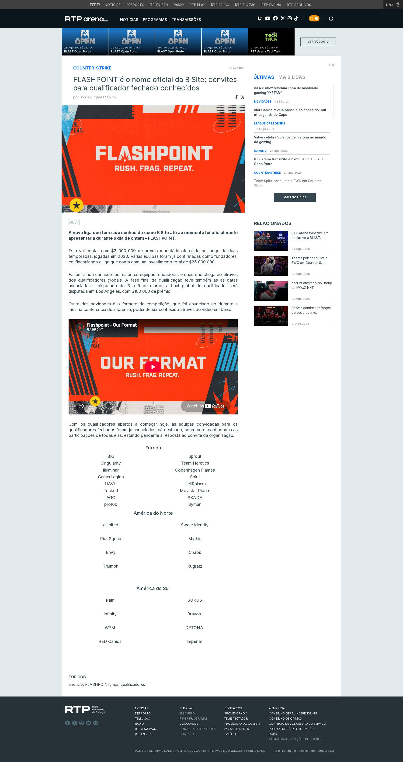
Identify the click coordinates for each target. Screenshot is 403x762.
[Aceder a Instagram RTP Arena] (289, 18)
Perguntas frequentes (198, 729)
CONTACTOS (233, 708)
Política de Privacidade (153, 750)
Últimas (264, 77)
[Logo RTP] (85, 710)
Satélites (231, 734)
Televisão (159, 5)
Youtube (88, 723)
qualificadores (133, 684)
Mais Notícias (294, 197)
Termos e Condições (226, 750)
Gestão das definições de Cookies (295, 739)
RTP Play (197, 5)
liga (115, 684)
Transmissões (186, 19)
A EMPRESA (277, 708)
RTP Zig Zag (245, 5)
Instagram (81, 723)
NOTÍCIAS (141, 708)
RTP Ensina (271, 5)
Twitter (74, 723)
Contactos (188, 734)
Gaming (261, 150)
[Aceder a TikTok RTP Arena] (296, 18)
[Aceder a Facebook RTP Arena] (275, 18)
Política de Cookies (191, 750)
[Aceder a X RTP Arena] (283, 18)
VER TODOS (317, 41)
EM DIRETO (187, 713)
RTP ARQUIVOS (145, 729)
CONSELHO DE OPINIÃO (285, 718)
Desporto (135, 5)
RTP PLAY (186, 708)
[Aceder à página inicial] (91, 18)
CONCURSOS (189, 723)
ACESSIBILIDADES (236, 729)
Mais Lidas (291, 77)
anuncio (76, 684)
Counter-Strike (92, 68)
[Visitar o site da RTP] (95, 4)
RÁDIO (139, 723)
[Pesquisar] (330, 18)
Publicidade (255, 750)
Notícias (113, 5)
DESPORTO (143, 713)
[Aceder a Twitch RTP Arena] (260, 18)
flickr (95, 723)
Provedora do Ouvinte (242, 723)
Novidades (263, 101)
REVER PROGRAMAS (194, 718)
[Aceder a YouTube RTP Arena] (267, 18)
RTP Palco (220, 5)
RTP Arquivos (299, 5)
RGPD (273, 734)
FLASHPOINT (97, 684)
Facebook (67, 723)
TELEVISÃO (142, 718)
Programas (154, 19)
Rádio (179, 5)
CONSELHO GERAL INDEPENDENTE (293, 713)
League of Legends (269, 123)
